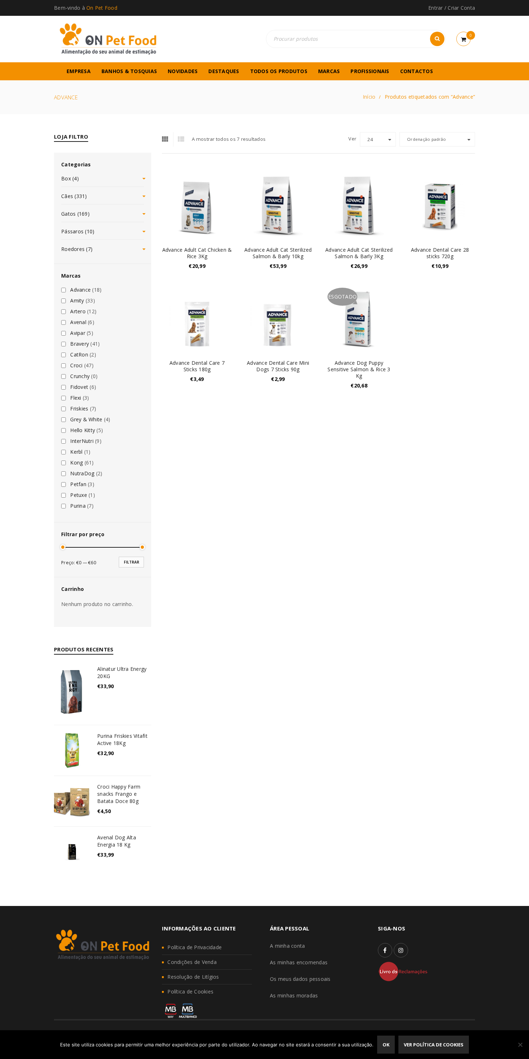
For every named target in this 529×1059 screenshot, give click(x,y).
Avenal (78, 322)
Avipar (77, 333)
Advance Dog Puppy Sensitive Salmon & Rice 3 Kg (358, 369)
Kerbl (76, 452)
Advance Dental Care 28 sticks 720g (440, 253)
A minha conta (287, 945)
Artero (78, 311)
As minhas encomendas (298, 962)
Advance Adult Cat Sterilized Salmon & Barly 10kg (278, 253)
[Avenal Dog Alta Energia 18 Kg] (72, 852)
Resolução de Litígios (193, 976)
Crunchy (80, 376)
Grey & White (86, 419)
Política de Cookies (190, 991)
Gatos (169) (75, 213)
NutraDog (82, 473)
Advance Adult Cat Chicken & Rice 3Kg (197, 253)
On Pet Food (101, 7)
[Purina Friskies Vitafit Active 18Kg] (72, 750)
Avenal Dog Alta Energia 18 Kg (116, 841)
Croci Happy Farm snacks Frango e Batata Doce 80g (118, 793)
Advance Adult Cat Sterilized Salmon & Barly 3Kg (359, 253)
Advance (80, 290)
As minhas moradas (294, 995)
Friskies (79, 408)
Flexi (75, 398)
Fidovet (79, 387)
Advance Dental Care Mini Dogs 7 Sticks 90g (278, 366)
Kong (76, 462)
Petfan (78, 484)
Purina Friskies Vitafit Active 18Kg (122, 739)
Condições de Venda (192, 962)
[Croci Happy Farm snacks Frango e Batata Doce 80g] (72, 801)
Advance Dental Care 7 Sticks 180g (197, 366)
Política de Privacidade (194, 947)
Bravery (79, 344)
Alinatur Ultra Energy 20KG (121, 672)
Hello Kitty (82, 430)
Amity (77, 300)
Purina (78, 506)
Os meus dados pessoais (300, 978)
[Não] (520, 1044)
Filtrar (131, 562)
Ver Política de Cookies (434, 1044)
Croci (76, 365)
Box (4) (70, 178)
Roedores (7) (76, 249)
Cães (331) (74, 196)
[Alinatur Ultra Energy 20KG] (72, 691)
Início (369, 96)
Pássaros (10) (77, 231)
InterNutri (82, 441)
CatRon (79, 354)
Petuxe (78, 495)
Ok (386, 1044)
